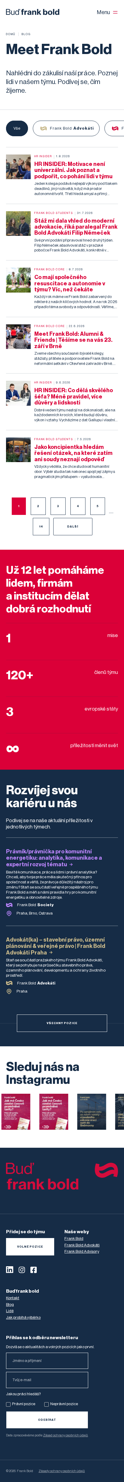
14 (41, 526)
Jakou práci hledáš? (23, 1394)
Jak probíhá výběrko (23, 1317)
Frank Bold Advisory (81, 1251)
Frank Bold (73, 1238)
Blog (10, 1304)
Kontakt (12, 1298)
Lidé (10, 1311)
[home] (32, 12)
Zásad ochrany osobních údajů (65, 1435)
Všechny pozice (62, 1023)
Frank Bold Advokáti (82, 1245)
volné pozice (30, 1246)
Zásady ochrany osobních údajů (62, 1471)
